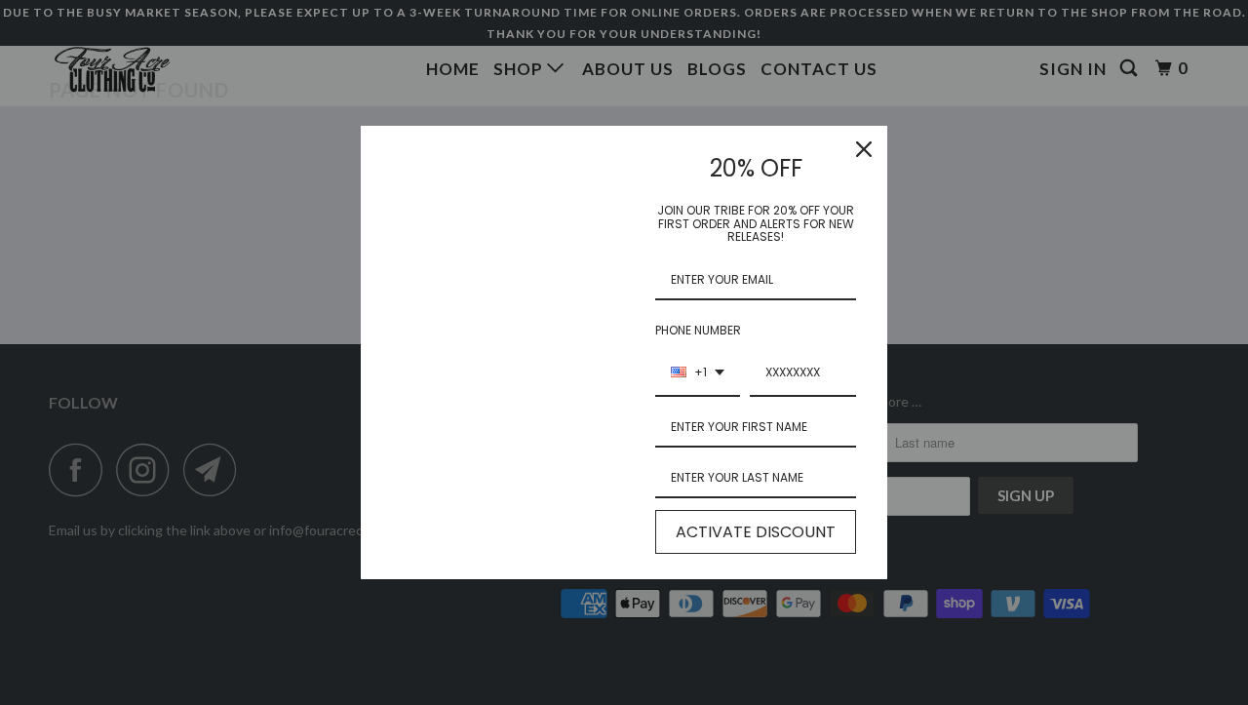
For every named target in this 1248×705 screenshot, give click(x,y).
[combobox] (697, 373)
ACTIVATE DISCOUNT (756, 532)
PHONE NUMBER (698, 330)
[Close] (863, 149)
